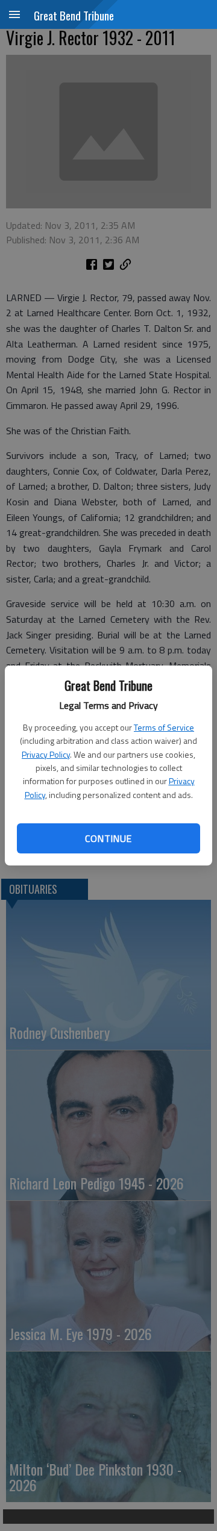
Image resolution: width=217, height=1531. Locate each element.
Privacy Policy (46, 754)
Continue (108, 838)
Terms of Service (164, 727)
